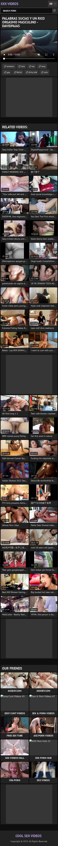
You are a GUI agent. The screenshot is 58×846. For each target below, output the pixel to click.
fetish (19, 72)
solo (46, 72)
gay (8, 72)
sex (33, 66)
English (52, 4)
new (23, 66)
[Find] (54, 10)
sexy (43, 66)
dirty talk (33, 72)
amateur (10, 66)
